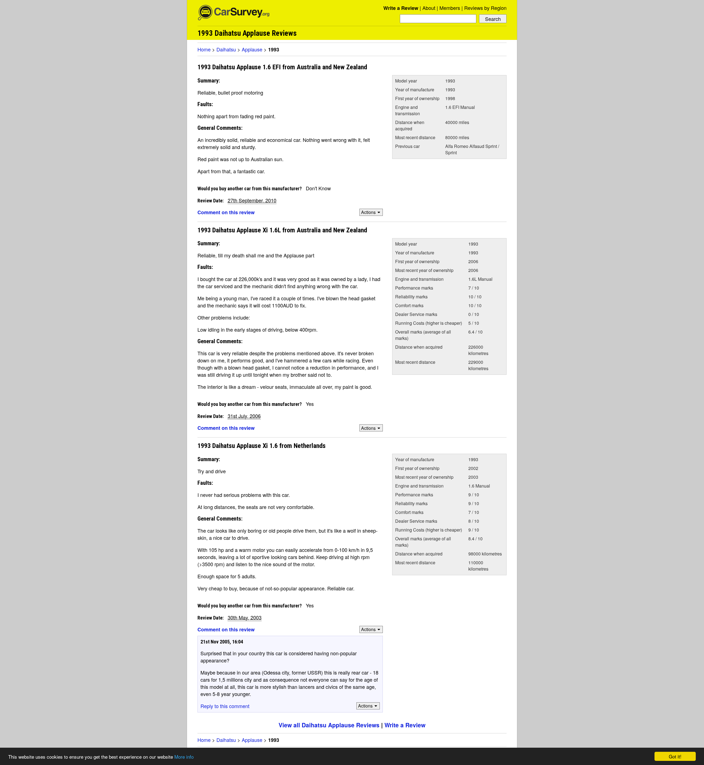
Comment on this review (226, 212)
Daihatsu (226, 49)
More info (184, 756)
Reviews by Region (485, 7)
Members (449, 7)
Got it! (675, 756)
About (428, 7)
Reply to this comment (224, 705)
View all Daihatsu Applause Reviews (329, 725)
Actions (368, 212)
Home (204, 49)
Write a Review (400, 8)
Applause (252, 49)
